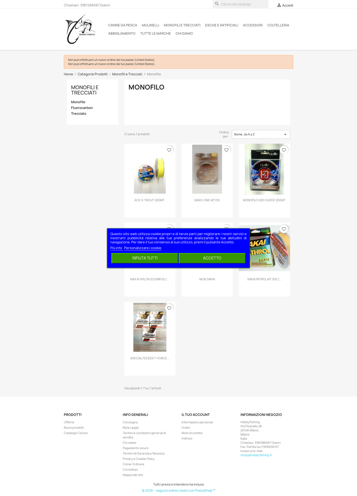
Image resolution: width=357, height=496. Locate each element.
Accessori (253, 25)
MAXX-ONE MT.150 (207, 200)
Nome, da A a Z (261, 134)
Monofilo (78, 102)
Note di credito (192, 433)
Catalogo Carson (76, 433)
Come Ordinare (133, 464)
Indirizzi (187, 438)
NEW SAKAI (207, 279)
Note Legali (130, 428)
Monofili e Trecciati (182, 25)
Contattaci (130, 469)
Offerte (69, 422)
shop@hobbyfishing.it (256, 455)
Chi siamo (184, 33)
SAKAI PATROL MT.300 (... (264, 279)
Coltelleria (278, 25)
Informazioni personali (197, 422)
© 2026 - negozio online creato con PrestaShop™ (178, 490)
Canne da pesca (122, 25)
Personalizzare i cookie (142, 248)
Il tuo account (196, 414)
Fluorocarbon (82, 108)
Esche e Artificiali (221, 25)
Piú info (116, 248)
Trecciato (78, 113)
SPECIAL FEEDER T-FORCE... (149, 358)
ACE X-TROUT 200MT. (149, 200)
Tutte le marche (155, 33)
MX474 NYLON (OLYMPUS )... (149, 279)
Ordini (186, 428)
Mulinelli (150, 25)
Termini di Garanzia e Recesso (144, 453)
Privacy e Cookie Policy (139, 459)
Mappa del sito (133, 475)
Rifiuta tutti (144, 258)
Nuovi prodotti (74, 428)
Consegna (130, 422)
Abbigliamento (122, 33)
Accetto (212, 258)
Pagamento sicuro (136, 448)
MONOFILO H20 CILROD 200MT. (264, 200)
